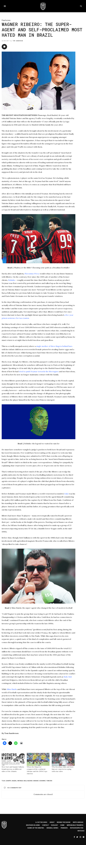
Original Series (52, 828)
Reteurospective (76, 828)
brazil (14, 780)
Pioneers (64, 828)
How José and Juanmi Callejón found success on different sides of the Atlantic (13, 769)
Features (6, 20)
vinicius (49, 780)
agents (8, 780)
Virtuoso (80, 831)
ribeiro (36, 780)
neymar (20, 780)
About (52, 822)
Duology (54, 825)
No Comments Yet (14, 788)
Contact (45, 825)
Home (62, 825)
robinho (42, 780)
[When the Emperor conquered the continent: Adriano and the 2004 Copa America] (38, 759)
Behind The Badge (63, 822)
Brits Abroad (78, 822)
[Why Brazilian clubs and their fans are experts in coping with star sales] (63, 759)
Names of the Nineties (35, 828)
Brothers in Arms (33, 825)
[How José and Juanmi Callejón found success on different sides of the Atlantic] (13, 759)
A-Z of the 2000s (41, 822)
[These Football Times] (43, 6)
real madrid (28, 780)
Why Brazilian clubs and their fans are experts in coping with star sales (63, 769)
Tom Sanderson (18, 41)
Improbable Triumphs (75, 825)
